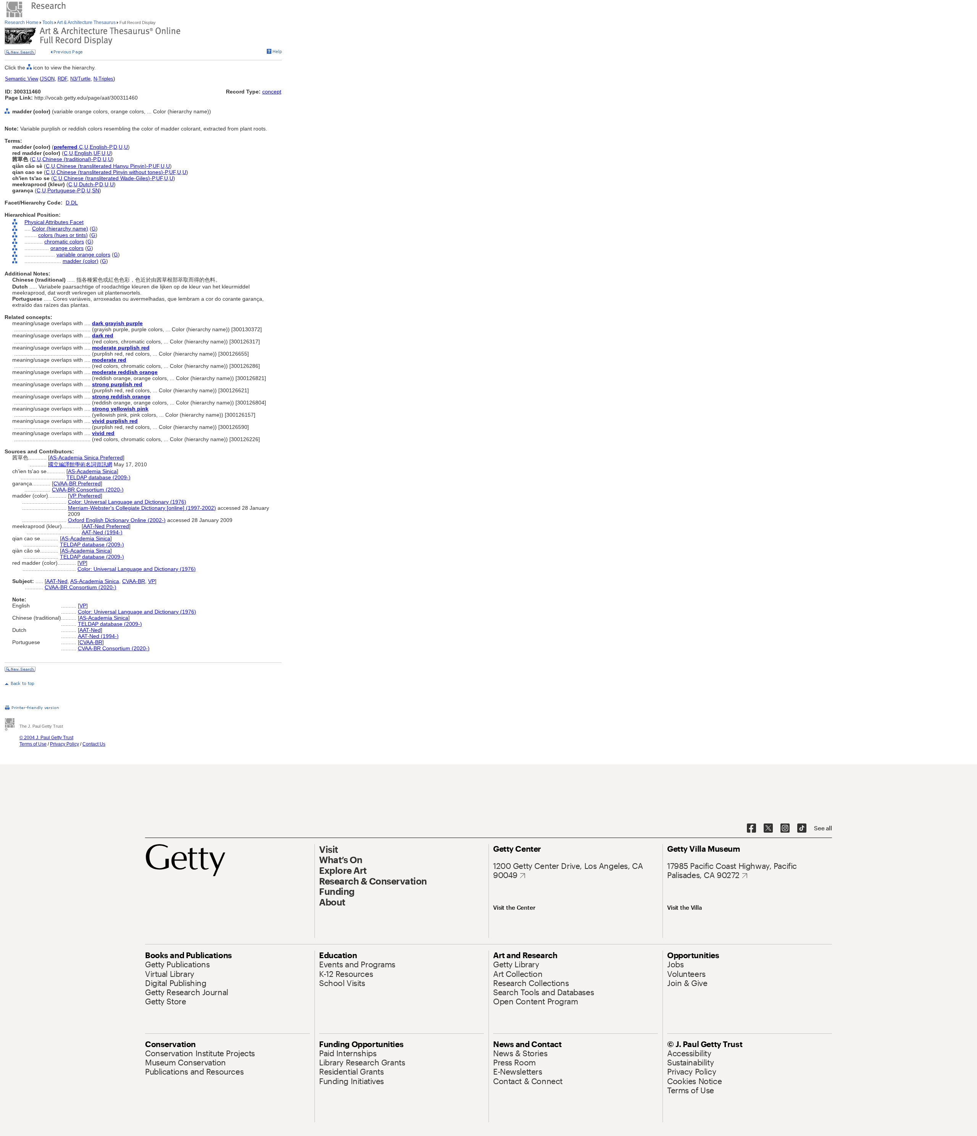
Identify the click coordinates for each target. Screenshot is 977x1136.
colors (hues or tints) (63, 235)
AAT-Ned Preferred (106, 526)
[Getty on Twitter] (768, 828)
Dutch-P (88, 184)
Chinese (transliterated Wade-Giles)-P (109, 178)
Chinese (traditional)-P (69, 159)
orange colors (67, 248)
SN (95, 190)
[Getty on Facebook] (751, 828)
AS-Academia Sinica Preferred (86, 457)
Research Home (22, 22)
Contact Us (93, 744)
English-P (101, 147)
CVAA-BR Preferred (77, 483)
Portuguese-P (63, 190)
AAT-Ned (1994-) (102, 532)
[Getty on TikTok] (801, 828)
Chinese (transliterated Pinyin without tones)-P (112, 172)
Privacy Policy (64, 744)
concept (271, 92)
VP (82, 563)
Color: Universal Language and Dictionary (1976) (127, 502)
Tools (48, 22)
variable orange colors (83, 254)
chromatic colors (64, 241)
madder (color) (80, 261)
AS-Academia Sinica (92, 471)
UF (97, 153)
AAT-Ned (57, 581)
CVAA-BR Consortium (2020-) (88, 490)
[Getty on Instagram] (785, 828)
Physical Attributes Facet (54, 222)
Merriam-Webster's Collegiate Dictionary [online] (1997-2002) (142, 508)
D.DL (72, 203)
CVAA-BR (133, 581)
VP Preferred (85, 496)
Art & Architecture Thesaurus (86, 22)
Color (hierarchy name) (60, 229)
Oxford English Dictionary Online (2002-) (117, 520)
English (83, 153)
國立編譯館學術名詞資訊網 (80, 464)
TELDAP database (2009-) (98, 477)
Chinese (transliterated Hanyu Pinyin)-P (103, 166)
